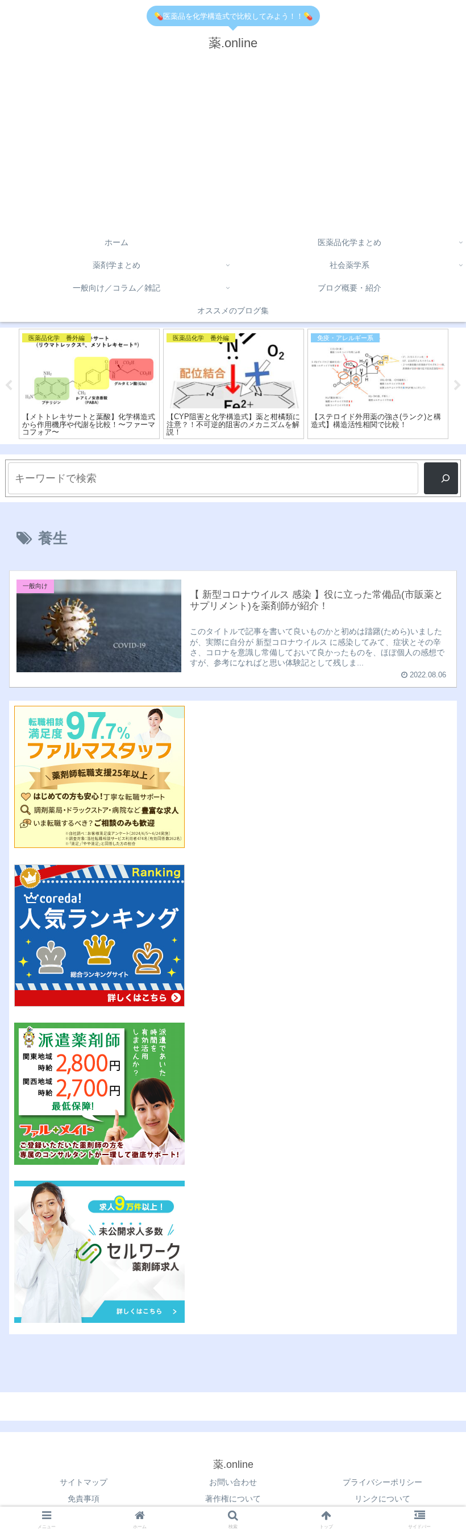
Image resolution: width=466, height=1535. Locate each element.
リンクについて (382, 1498)
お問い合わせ (233, 1482)
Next (457, 385)
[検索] (441, 478)
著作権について (233, 1498)
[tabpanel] (89, 384)
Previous (8, 385)
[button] (431, 1039)
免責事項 (83, 1498)
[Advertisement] (233, 145)
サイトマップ (83, 1482)
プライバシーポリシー (382, 1482)
